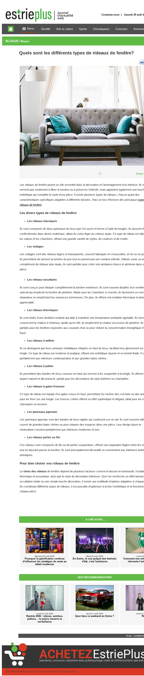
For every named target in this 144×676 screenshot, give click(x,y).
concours (58, 661)
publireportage (94, 661)
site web (139, 661)
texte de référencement (118, 661)
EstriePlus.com (24, 672)
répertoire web (75, 661)
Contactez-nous (110, 14)
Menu (30, 28)
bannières (45, 661)
